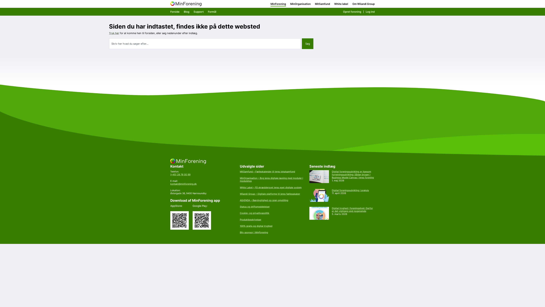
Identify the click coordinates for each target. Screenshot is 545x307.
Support (199, 11)
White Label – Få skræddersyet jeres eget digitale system (271, 187)
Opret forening (352, 11)
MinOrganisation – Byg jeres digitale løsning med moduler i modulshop (271, 179)
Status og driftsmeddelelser (255, 206)
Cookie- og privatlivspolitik (254, 213)
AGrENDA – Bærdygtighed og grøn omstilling (264, 200)
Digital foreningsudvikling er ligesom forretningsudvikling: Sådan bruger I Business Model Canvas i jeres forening (353, 174)
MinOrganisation (300, 3)
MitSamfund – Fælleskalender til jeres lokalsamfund (267, 171)
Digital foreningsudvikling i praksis (350, 190)
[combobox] (205, 43)
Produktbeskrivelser (250, 219)
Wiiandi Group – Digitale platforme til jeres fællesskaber (270, 193)
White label (341, 3)
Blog (186, 11)
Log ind (370, 11)
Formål (212, 11)
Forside (175, 11)
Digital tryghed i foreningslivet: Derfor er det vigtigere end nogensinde (352, 210)
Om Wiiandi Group (363, 3)
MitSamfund (322, 3)
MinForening (278, 3)
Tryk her (114, 33)
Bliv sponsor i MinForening (254, 232)
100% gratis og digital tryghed (256, 226)
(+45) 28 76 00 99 (180, 174)
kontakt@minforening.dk (183, 183)
